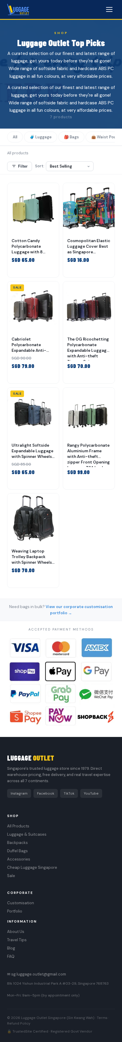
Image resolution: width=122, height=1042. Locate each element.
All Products (18, 826)
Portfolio (14, 911)
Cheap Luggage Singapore (32, 867)
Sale (11, 875)
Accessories (18, 859)
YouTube (91, 793)
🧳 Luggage (41, 137)
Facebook (45, 793)
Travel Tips (17, 939)
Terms (102, 1017)
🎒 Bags (71, 137)
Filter (23, 166)
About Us (15, 931)
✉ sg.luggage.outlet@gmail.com (36, 974)
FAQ (11, 956)
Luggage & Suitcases (26, 834)
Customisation (20, 902)
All (15, 137)
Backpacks (17, 842)
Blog (11, 948)
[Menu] (109, 9)
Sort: (39, 166)
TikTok (69, 793)
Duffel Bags (17, 850)
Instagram (19, 793)
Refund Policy (18, 1023)
